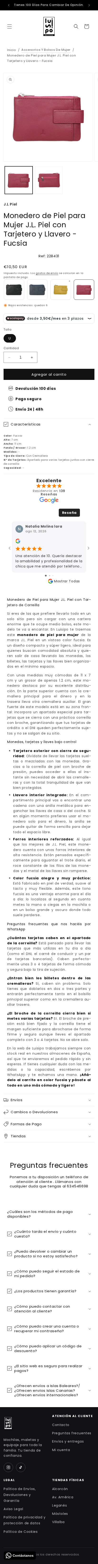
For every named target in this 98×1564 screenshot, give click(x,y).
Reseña (69, 512)
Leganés (59, 1505)
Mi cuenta (61, 1450)
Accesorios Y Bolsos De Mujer (46, 50)
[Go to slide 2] (49, 575)
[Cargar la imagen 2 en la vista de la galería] (49, 180)
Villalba (58, 1522)
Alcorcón (60, 1489)
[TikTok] (20, 1467)
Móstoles (60, 1513)
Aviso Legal (13, 1509)
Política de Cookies (21, 1531)
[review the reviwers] (17, 542)
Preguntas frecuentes (71, 1433)
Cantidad (11, 348)
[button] (9, 26)
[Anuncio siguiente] (89, 5)
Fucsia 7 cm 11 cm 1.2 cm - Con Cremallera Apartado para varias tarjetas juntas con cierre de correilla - (49, 446)
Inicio (11, 50)
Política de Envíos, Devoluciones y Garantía (20, 1495)
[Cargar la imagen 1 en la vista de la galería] (19, 180)
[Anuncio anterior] (9, 5)
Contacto (60, 1424)
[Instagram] (8, 1467)
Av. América (63, 1497)
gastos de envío (47, 273)
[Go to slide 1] (46, 575)
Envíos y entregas (68, 1441)
